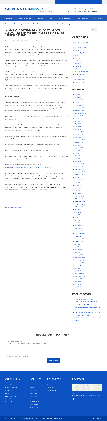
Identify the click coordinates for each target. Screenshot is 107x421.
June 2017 (77, 217)
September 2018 (79, 177)
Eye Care (77, 58)
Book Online (90, 2)
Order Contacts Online (67, 2)
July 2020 (77, 118)
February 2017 (79, 228)
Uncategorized (17, 207)
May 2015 (77, 268)
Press (50, 18)
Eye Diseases (34, 404)
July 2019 (77, 150)
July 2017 (77, 215)
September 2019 (79, 145)
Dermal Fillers (79, 50)
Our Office (50, 385)
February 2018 (79, 196)
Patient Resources (81, 18)
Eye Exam (77, 63)
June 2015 (77, 265)
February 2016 (79, 252)
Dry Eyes (77, 55)
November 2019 (79, 140)
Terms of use (90, 418)
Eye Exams (33, 393)
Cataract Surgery (80, 47)
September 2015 (79, 263)
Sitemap (99, 418)
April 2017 (77, 223)
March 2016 (78, 249)
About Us (8, 18)
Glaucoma (77, 66)
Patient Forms (51, 390)
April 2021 (77, 94)
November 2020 (79, 108)
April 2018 (77, 190)
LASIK (76, 69)
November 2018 (79, 172)
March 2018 (78, 193)
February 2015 (79, 273)
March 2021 (78, 97)
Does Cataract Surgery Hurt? (84, 299)
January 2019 (78, 166)
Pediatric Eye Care (80, 77)
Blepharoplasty (79, 45)
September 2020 (80, 113)
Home (7, 24)
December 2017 (79, 201)
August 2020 (78, 116)
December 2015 (79, 257)
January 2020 (79, 134)
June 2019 (77, 153)
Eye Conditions (79, 61)
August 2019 (78, 148)
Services (40, 18)
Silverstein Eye (79, 79)
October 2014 (78, 279)
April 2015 (77, 271)
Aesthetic (33, 390)
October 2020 (79, 110)
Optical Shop (34, 407)
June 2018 (77, 185)
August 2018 (78, 180)
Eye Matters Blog (64, 18)
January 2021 (78, 102)
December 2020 (79, 105)
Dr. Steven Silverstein (31, 41)
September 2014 (79, 281)
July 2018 (77, 182)
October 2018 (78, 174)
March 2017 (78, 225)
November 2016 (79, 233)
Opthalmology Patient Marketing (38, 418)
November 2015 (79, 260)
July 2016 (77, 244)
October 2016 (78, 236)
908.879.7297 (95, 8)
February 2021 (79, 100)
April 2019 (77, 158)
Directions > (96, 395)
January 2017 (78, 231)
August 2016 (78, 241)
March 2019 (78, 161)
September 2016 (79, 239)
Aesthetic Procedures (81, 42)
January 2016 (78, 255)
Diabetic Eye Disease (81, 53)
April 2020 (77, 126)
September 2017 (79, 209)
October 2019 (78, 142)
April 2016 (77, 247)
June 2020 (77, 121)
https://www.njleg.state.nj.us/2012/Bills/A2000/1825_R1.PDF (30, 167)
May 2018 (77, 188)
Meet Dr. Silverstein (24, 18)
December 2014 (79, 276)
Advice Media (53, 418)
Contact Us (98, 18)
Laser (32, 387)
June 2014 (77, 284)
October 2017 (78, 207)
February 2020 (79, 132)
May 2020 (77, 124)
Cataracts (33, 385)
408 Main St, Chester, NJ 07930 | (85, 11)
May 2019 (77, 156)
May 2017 (77, 220)
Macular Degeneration (81, 71)
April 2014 (77, 287)
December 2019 (79, 137)
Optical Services (79, 74)
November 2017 (79, 204)
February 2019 (79, 164)
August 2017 (78, 212)
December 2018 (79, 169)
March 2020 (78, 129)
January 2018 (78, 198)
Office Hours (51, 387)
